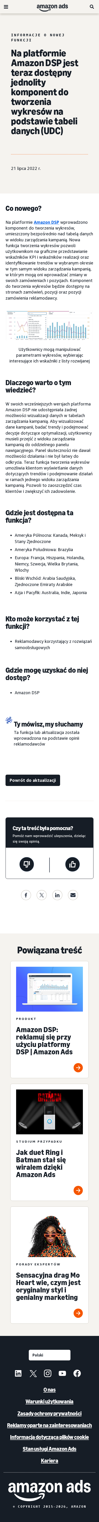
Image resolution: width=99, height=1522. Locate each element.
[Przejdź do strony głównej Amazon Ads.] (49, 1490)
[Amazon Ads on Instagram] (47, 1374)
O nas (50, 1389)
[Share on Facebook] (26, 895)
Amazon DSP (46, 222)
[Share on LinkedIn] (57, 895)
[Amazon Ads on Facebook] (77, 1374)
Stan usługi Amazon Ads (49, 1448)
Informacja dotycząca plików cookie (49, 1437)
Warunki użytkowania (49, 1401)
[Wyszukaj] (92, 7)
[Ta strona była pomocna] (72, 865)
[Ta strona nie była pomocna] (26, 865)
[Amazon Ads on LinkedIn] (18, 1374)
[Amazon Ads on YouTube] (62, 1374)
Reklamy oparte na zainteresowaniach (49, 1425)
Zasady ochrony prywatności (49, 1413)
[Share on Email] (73, 895)
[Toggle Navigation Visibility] (6, 7)
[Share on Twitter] (42, 895)
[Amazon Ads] (48, 7)
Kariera (49, 1460)
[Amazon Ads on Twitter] (33, 1374)
